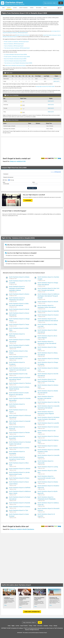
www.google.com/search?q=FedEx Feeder (45, 86)
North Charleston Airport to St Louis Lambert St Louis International (19, 369)
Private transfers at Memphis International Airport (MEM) (17, 56)
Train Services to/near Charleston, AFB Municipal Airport (17, 48)
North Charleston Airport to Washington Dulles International (47, 307)
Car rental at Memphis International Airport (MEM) (15, 54)
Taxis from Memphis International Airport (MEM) (15, 60)
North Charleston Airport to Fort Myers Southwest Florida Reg (47, 381)
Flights (8, 7)
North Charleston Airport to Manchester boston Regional (46, 413)
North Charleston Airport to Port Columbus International (18, 358)
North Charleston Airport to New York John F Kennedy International (48, 290)
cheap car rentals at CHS (18, 161)
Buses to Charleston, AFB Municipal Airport (14, 43)
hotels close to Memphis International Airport (15, 65)
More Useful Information (32, 611)
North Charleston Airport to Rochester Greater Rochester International (48, 419)
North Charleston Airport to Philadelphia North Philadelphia (46, 498)
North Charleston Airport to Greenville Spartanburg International (48, 407)
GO (61, 2)
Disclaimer (46, 625)
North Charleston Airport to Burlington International (45, 398)
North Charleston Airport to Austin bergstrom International (19, 394)
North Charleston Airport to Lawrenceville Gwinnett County (46, 477)
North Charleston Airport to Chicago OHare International (48, 284)
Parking (31, 7)
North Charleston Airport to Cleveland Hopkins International (20, 443)
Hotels (45, 7)
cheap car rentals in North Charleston (22, 529)
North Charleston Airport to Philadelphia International (17, 299)
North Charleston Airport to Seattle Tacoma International (19, 347)
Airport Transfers (23, 7)
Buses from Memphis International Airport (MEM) (15, 58)
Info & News (38, 7)
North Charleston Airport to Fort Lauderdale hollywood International (48, 320)
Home (3, 7)
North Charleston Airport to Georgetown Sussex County (17, 458)
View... (5, 605)
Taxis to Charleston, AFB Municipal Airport (13, 45)
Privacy (50, 625)
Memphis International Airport (22, 35)
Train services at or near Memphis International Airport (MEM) (18, 63)
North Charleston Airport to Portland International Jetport (19, 379)
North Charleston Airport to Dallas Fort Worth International (19, 305)
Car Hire (15, 7)
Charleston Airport (14, 3)
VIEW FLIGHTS (56, 78)
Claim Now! (27, 200)
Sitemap (55, 625)
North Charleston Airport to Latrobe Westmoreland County (19, 474)
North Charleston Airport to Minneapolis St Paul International (47, 343)
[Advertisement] (32, 146)
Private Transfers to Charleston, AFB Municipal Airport (16, 41)
